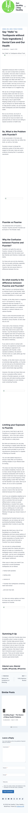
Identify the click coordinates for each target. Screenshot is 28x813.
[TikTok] (22, 799)
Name (5, 768)
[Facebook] (3, 799)
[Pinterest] (17, 799)
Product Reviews (18, 29)
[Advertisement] (14, 180)
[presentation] (14, 704)
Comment (6, 747)
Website (5, 782)
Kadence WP (20, 806)
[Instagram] (6, 799)
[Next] (24, 710)
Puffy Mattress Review (22, 678)
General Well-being (7, 29)
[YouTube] (8, 799)
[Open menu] (25, 6)
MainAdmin (6, 49)
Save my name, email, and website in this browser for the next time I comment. (14, 786)
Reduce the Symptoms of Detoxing (5, 679)
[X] (20, 799)
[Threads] (14, 799)
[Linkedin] (11, 799)
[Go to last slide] (4, 710)
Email (5, 775)
